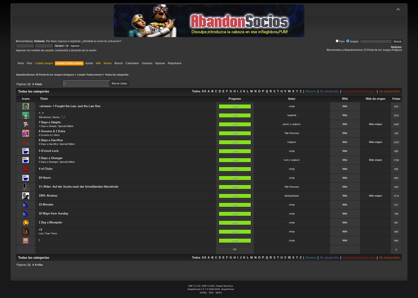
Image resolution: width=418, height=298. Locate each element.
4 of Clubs (45, 168)
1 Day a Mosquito (50, 222)
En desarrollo (329, 91)
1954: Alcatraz (48, 195)
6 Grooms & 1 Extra (52, 131)
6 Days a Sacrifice (51, 140)
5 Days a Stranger (50, 158)
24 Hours (45, 177)
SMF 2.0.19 (194, 286)
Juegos (354, 41)
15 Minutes (46, 204)
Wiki (344, 106)
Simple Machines (224, 286)
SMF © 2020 (208, 286)
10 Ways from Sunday (53, 213)
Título (44, 98)
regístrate (75, 41)
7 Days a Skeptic (50, 122)
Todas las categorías (33, 91)
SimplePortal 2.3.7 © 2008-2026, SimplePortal (210, 289)
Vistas (396, 98)
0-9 (204, 91)
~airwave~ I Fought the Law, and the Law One (69, 106)
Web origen (375, 124)
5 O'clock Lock (49, 150)
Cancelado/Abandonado (359, 91)
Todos (196, 91)
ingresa (62, 41)
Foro (342, 41)
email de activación (108, 41)
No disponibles (389, 91)
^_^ (41, 113)
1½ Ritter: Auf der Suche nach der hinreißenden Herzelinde (78, 186)
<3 (40, 229)
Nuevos (311, 91)
